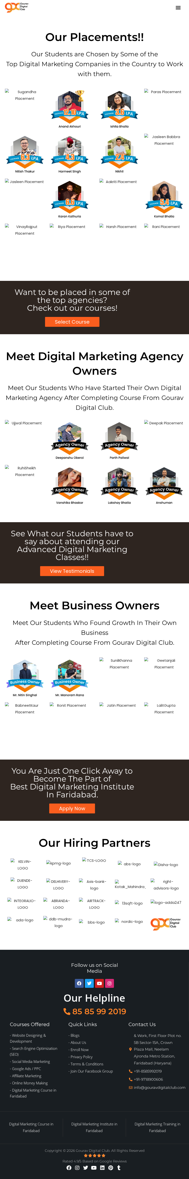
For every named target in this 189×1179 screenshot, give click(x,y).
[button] (178, 7)
